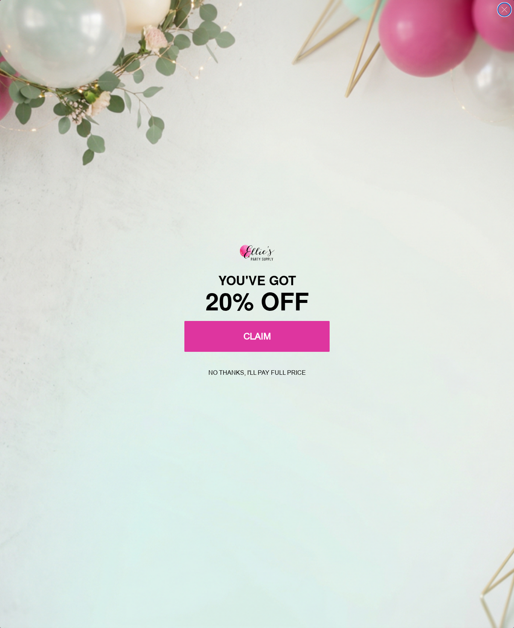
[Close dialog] (504, 9)
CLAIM (257, 336)
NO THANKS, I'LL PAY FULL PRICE (257, 373)
